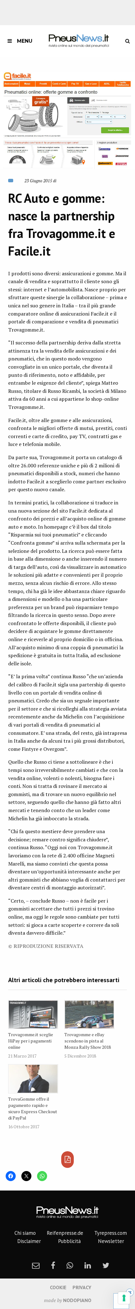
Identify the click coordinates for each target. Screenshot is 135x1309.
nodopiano (77, 1300)
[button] (67, 120)
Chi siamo (25, 1232)
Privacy (82, 1287)
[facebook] (53, 1265)
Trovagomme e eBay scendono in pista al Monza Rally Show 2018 (87, 1040)
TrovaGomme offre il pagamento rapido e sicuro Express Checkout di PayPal (32, 1108)
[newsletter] (36, 1265)
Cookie (58, 1287)
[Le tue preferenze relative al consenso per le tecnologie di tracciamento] (124, 1298)
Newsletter (111, 1241)
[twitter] (105, 1265)
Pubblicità (69, 1241)
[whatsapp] (70, 1265)
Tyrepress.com (110, 1232)
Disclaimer (29, 1241)
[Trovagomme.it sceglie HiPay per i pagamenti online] (33, 1014)
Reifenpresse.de (65, 1232)
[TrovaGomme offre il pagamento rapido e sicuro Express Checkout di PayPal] (33, 1078)
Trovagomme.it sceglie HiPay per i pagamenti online (30, 1040)
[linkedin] (87, 1265)
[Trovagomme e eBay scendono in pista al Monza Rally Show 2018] (89, 1014)
